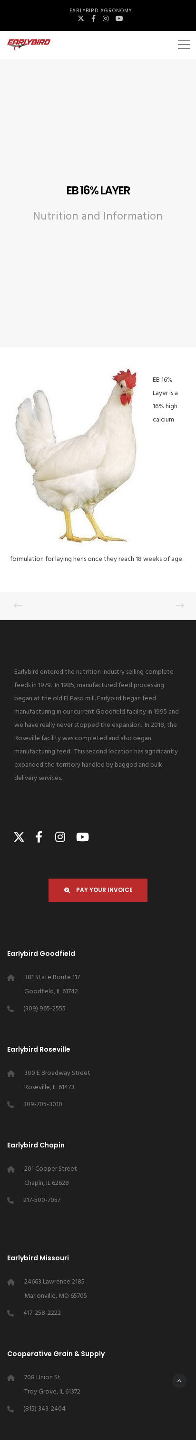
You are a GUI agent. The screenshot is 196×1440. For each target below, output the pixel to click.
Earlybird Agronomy (100, 10)
